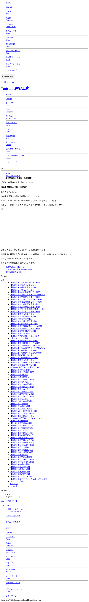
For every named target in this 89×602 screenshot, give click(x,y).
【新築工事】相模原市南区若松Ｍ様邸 (26, 353)
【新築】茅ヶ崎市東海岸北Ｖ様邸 (24, 358)
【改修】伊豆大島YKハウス (21, 426)
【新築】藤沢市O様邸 (19, 430)
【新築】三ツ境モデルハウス (22, 290)
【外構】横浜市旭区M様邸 (21, 423)
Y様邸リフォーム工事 (19, 338)
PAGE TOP (5, 505)
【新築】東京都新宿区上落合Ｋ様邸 (25, 312)
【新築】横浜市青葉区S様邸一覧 (19, 269)
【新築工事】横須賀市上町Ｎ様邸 (24, 350)
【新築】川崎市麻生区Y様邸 (22, 401)
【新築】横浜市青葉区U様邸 (22, 459)
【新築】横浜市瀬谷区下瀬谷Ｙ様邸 (25, 297)
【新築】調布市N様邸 (19, 455)
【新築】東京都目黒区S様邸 (21, 435)
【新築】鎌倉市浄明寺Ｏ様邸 (22, 285)
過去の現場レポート (9, 501)
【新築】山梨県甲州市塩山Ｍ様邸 (24, 324)
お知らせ (14, 484)
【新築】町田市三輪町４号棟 (22, 443)
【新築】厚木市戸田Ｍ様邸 (21, 333)
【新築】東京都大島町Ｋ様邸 (22, 416)
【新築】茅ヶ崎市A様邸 (20, 406)
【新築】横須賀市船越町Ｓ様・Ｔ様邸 (26, 302)
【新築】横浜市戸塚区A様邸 (22, 372)
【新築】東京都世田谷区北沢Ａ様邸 (25, 343)
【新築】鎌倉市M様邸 (19, 389)
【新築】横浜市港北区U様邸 (22, 396)
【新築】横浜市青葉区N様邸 (22, 384)
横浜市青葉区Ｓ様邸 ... (15, 272)
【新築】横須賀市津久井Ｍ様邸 (23, 365)
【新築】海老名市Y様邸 (20, 474)
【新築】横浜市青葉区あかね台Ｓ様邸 (26, 326)
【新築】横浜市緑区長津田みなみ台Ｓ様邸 (27, 295)
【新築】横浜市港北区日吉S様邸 (23, 321)
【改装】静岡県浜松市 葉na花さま (25, 336)
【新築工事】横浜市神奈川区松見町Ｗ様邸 (27, 348)
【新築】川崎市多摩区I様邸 (21, 452)
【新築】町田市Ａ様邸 (19, 447)
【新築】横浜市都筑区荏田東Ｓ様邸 (25, 363)
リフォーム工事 (16, 481)
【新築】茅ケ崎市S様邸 (20, 370)
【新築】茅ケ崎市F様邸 (20, 464)
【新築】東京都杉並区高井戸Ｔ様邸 (25, 292)
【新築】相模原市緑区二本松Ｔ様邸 (25, 329)
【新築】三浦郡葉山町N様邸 (22, 387)
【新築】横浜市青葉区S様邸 (21, 450)
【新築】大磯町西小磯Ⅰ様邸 (22, 355)
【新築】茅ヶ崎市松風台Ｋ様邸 (23, 287)
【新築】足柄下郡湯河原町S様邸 (23, 411)
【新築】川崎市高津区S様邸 (21, 438)
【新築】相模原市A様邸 (20, 467)
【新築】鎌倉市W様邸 (19, 382)
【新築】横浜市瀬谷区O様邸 (22, 379)
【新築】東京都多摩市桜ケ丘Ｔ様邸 (25, 283)
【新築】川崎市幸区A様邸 (21, 319)
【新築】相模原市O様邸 (20, 469)
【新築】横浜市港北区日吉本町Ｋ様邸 (26, 299)
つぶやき (14, 486)
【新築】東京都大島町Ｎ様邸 (22, 314)
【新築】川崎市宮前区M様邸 (22, 394)
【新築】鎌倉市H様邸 (19, 375)
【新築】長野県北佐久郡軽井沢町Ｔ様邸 (27, 309)
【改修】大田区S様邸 (19, 421)
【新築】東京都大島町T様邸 (22, 433)
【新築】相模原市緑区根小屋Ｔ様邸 (25, 307)
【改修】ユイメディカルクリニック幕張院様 (28, 479)
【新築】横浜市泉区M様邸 (21, 476)
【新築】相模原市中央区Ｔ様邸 (23, 316)
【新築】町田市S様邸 (19, 404)
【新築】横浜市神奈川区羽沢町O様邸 (25, 346)
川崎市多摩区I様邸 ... (15, 267)
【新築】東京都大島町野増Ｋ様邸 (24, 341)
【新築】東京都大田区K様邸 (22, 445)
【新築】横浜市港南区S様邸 (21, 392)
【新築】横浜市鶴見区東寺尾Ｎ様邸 (25, 304)
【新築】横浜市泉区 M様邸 (21, 428)
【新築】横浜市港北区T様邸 (22, 440)
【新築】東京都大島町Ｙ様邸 (22, 360)
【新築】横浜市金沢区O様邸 (22, 462)
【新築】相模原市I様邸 (19, 377)
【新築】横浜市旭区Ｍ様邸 (21, 409)
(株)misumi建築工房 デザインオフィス (26, 418)
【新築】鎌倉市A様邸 (19, 399)
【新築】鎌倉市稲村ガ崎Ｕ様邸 (23, 331)
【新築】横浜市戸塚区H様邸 (22, 413)
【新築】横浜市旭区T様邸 (21, 457)
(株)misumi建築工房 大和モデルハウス (26, 367)
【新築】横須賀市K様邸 (20, 472)
